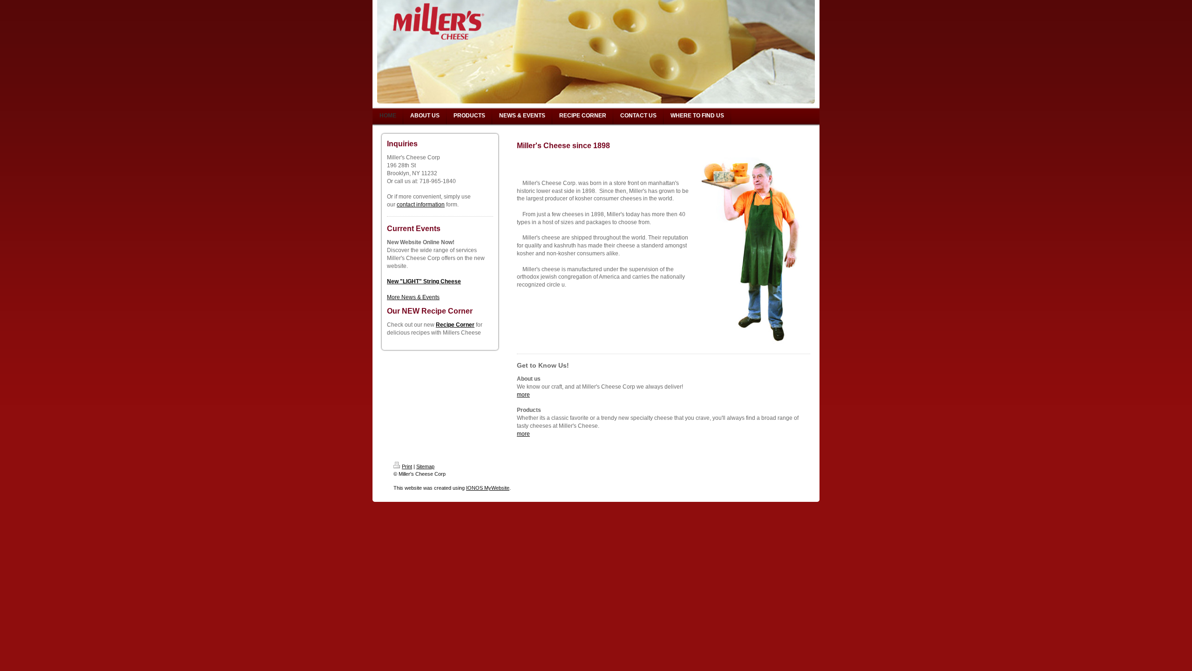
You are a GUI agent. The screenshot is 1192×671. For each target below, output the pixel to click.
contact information (421, 204)
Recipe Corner (455, 325)
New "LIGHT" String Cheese (424, 281)
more (523, 394)
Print (407, 466)
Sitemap (425, 466)
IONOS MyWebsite (487, 488)
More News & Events (413, 297)
